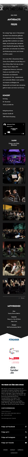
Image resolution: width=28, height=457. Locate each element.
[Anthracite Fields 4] (14, 220)
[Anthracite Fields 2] (14, 183)
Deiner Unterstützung (10, 389)
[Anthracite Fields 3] (14, 202)
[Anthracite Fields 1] (14, 165)
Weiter (22, 298)
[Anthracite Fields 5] (14, 238)
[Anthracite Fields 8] (14, 293)
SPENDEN (5, 449)
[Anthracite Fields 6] (14, 257)
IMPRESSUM (20, 449)
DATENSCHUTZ (14, 452)
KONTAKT (12, 449)
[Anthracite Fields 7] (14, 275)
